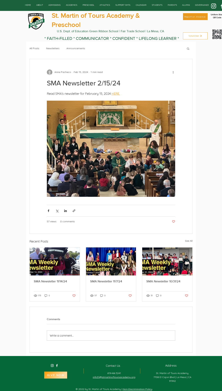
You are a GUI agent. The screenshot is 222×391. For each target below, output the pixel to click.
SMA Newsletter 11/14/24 (50, 281)
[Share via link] (74, 210)
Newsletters (52, 48)
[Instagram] (213, 6)
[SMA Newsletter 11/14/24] (55, 261)
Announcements (75, 48)
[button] (188, 48)
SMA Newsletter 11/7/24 (106, 281)
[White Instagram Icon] (52, 365)
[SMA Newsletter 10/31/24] (167, 261)
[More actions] (173, 72)
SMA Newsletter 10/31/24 (163, 281)
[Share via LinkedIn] (65, 210)
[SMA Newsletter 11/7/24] (111, 261)
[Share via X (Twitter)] (57, 210)
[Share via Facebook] (48, 210)
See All (189, 240)
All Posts (34, 48)
